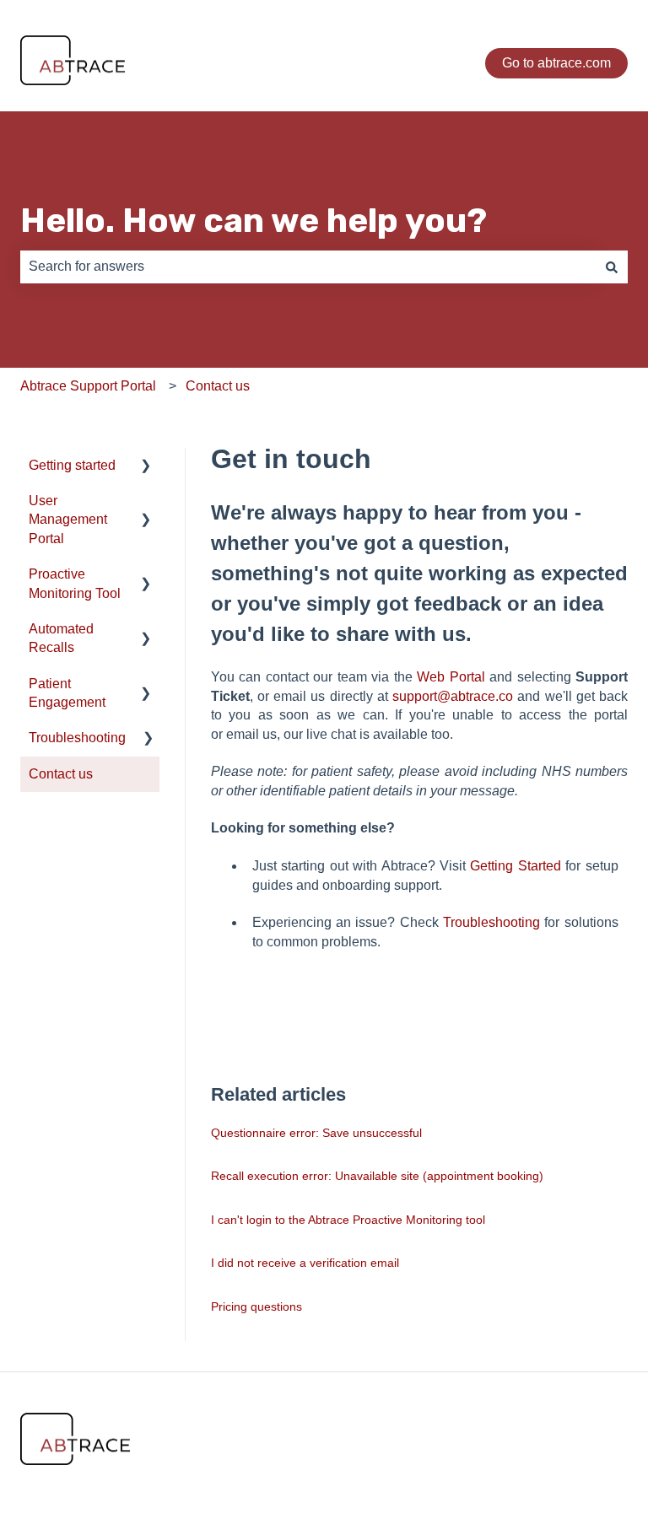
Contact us (218, 386)
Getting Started (515, 866)
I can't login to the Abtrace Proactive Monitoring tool (348, 1219)
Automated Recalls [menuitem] (61, 638)
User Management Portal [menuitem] (68, 519)
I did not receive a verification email (305, 1262)
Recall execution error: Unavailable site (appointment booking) (377, 1176)
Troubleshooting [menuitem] (77, 737)
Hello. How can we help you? (253, 220)
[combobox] (308, 267)
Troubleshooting (491, 922)
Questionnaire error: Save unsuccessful (316, 1132)
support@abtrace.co (452, 696)
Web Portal (450, 677)
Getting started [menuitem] (72, 465)
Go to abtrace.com (556, 63)
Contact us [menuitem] (61, 774)
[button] (145, 467)
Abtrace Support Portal (88, 386)
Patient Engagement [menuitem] (67, 692)
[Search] (612, 267)
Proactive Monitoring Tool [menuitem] (75, 583)
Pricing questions (256, 1306)
